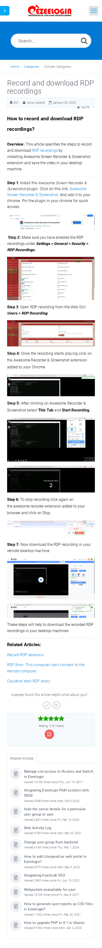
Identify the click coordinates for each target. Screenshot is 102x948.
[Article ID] (11, 102)
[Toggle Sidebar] (4, 10)
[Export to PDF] (49, 734)
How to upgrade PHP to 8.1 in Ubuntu (54, 923)
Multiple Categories (57, 66)
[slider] (51, 718)
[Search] (84, 40)
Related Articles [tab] (21, 758)
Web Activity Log (37, 828)
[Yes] (46, 703)
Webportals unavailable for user (49, 889)
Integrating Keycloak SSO (44, 875)
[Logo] (50, 11)
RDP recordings (45, 150)
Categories (31, 66)
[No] (55, 703)
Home (15, 66)
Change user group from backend (51, 842)
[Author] (24, 102)
